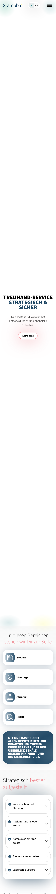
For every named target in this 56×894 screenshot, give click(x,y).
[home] (12, 5)
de (31, 5)
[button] (49, 5)
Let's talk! (28, 335)
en (36, 5)
